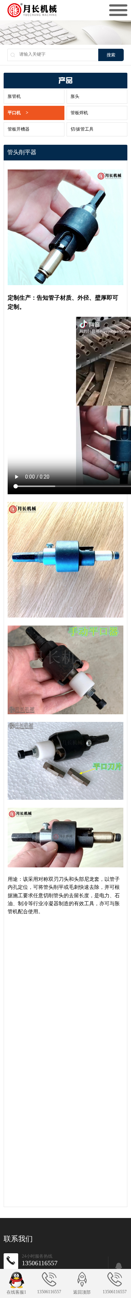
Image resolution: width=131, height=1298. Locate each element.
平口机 (18, 112)
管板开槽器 (18, 129)
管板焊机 (79, 112)
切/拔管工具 (82, 129)
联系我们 (18, 1239)
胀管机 (14, 96)
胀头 (75, 96)
